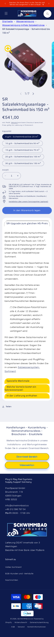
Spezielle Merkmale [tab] (18, 381)
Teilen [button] (9, 407)
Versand (14, 122)
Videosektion (27, 465)
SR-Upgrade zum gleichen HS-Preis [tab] (27, 223)
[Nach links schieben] (21, 94)
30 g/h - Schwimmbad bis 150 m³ (23, 163)
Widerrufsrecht (21, 622)
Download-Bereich (27, 457)
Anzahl (5, 170)
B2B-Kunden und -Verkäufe (19, 574)
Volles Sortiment (13, 567)
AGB (13, 627)
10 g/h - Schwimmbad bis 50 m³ (22, 143)
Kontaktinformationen (36, 627)
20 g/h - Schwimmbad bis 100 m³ (23, 157)
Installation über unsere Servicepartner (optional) (28, 201)
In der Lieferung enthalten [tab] (22, 395)
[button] (6, 13)
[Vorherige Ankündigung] (5, 3)
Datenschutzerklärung (39, 622)
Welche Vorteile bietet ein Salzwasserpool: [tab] (20, 388)
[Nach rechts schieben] (33, 94)
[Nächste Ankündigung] (49, 3)
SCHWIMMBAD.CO (25, 619)
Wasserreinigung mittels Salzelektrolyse (23, 25)
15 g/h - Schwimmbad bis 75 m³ (22, 150)
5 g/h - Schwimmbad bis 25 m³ (21, 137)
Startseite (7, 21)
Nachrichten (11, 580)
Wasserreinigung (25, 21)
